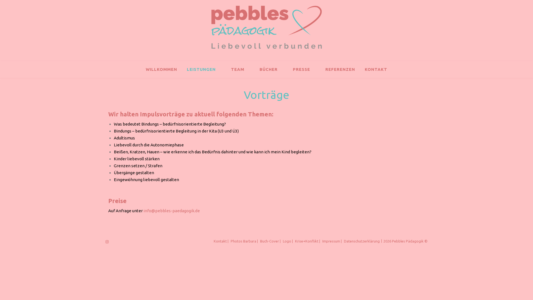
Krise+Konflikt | (307, 241)
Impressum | (332, 241)
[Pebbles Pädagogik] (266, 27)
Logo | (288, 241)
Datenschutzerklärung (362, 241)
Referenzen (340, 69)
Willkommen (161, 69)
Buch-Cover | (270, 241)
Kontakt (376, 69)
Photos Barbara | (244, 241)
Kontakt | (221, 241)
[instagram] (107, 242)
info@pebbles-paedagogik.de (172, 210)
